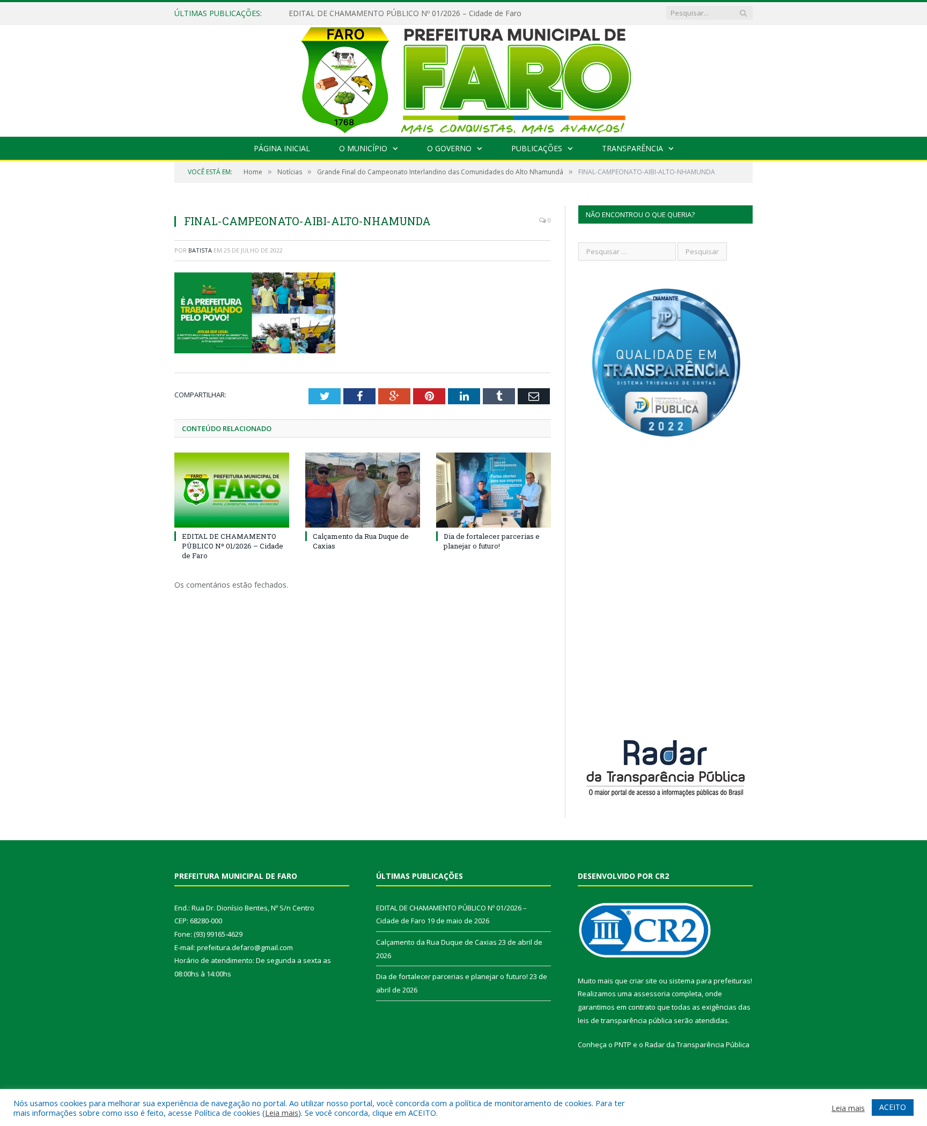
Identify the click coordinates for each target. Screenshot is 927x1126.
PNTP (622, 1044)
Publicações (536, 148)
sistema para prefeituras (710, 981)
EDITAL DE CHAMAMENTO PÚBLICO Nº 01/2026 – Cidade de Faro (405, 13)
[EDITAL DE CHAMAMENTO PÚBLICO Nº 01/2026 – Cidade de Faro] (231, 490)
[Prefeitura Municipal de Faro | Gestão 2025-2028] (464, 78)
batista (200, 250)
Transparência (632, 148)
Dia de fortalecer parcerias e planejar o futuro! (492, 541)
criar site (643, 981)
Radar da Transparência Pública (697, 1044)
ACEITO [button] (892, 1107)
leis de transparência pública (625, 1020)
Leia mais (281, 1112)
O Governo (449, 148)
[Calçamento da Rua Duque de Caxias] (362, 490)
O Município (363, 148)
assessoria (652, 993)
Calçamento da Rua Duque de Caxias (436, 942)
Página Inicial (282, 148)
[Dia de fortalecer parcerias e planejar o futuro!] (493, 490)
